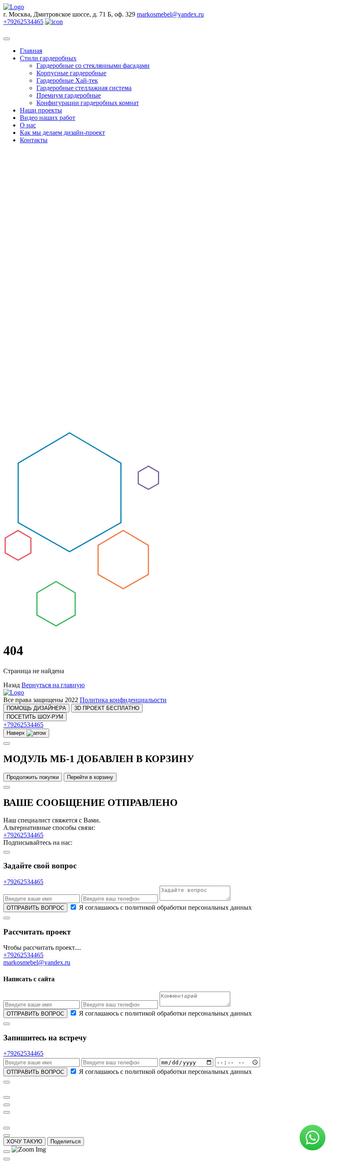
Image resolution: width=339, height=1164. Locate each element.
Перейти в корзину (90, 777)
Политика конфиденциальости (123, 699)
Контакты (34, 139)
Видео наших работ (47, 117)
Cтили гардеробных (48, 58)
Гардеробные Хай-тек (67, 80)
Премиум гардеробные (68, 95)
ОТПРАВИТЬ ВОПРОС (35, 908)
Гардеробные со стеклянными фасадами (93, 65)
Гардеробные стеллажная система (83, 87)
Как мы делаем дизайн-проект (62, 132)
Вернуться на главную (53, 684)
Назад (11, 684)
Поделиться (65, 1141)
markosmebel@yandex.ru (170, 14)
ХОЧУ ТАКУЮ (24, 1141)
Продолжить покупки (33, 777)
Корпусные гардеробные (71, 72)
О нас (28, 125)
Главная (31, 50)
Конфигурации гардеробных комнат (87, 102)
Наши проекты (41, 110)
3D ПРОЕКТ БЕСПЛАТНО (106, 708)
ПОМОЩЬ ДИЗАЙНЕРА (36, 708)
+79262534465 (23, 21)
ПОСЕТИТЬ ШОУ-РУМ (35, 717)
